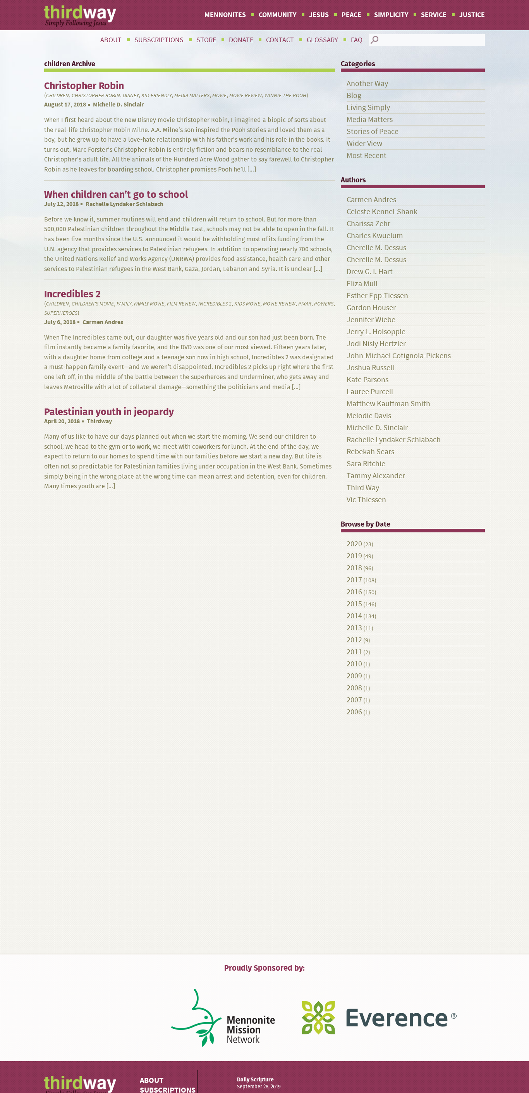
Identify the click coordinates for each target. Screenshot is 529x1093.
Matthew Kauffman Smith (388, 403)
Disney (131, 95)
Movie (219, 95)
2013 (354, 628)
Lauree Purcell (370, 391)
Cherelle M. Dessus (376, 247)
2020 (354, 544)
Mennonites (225, 14)
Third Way (363, 487)
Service (434, 14)
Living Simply (368, 107)
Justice (472, 14)
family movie (149, 303)
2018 (354, 568)
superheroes (60, 313)
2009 (354, 676)
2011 (354, 652)
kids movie (247, 303)
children (57, 95)
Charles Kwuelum (375, 235)
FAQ (356, 40)
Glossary (322, 40)
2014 (354, 616)
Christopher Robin (96, 95)
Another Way (367, 83)
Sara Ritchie (366, 463)
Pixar (304, 303)
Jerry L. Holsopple (376, 331)
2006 (354, 712)
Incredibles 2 (215, 303)
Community (277, 14)
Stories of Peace (372, 131)
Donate (241, 40)
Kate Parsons (367, 379)
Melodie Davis (369, 415)
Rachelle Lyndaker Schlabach (124, 204)
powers (323, 303)
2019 (354, 556)
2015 (354, 604)
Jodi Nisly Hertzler (376, 343)
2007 (354, 700)
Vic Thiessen (366, 499)
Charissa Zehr (368, 223)
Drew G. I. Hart (370, 271)
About (111, 40)
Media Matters (192, 95)
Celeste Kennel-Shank (382, 211)
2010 (354, 664)
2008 (354, 688)
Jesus (319, 14)
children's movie (93, 303)
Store (206, 40)
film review (181, 303)
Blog (354, 95)
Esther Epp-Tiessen (377, 295)
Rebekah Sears (370, 451)
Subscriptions (159, 40)
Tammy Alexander (376, 475)
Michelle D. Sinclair (118, 104)
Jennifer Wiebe (371, 319)
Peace (351, 14)
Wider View (364, 143)
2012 (354, 640)
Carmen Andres (102, 322)
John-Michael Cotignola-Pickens (399, 355)
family (124, 303)
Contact (280, 40)
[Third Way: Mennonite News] (80, 16)
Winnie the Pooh (285, 95)
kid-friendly (156, 95)
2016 (354, 592)
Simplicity (391, 14)
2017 (354, 580)
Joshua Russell (370, 367)
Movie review (245, 95)
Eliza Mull (362, 283)
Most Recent (366, 155)
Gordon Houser (371, 307)
